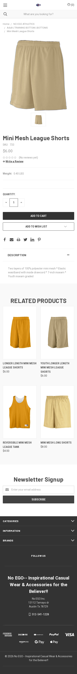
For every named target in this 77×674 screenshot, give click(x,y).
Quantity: (9, 194)
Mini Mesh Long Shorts (56, 442)
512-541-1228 (40, 614)
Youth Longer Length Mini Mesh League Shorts (55, 367)
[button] (38, 255)
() (72, 4)
